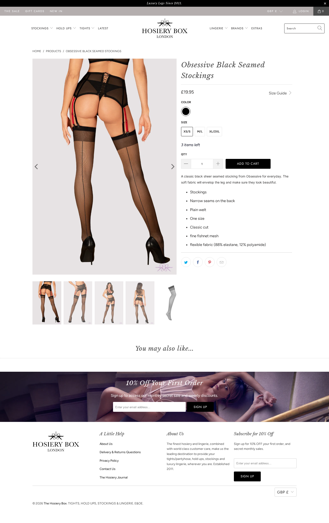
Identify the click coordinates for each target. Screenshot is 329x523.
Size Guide (278, 93)
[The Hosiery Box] (165, 28)
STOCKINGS (40, 28)
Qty (184, 154)
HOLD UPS (64, 28)
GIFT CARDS (35, 11)
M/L (200, 131)
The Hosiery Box (55, 503)
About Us (106, 444)
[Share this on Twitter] (186, 262)
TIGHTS (85, 28)
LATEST (103, 28)
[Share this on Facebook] (198, 262)
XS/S (187, 131)
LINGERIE (217, 28)
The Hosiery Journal (114, 477)
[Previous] (36, 167)
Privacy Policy (109, 461)
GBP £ (272, 11)
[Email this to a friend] (221, 262)
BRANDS (237, 28)
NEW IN (56, 11)
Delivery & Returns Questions (120, 452)
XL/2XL (214, 131)
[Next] (172, 167)
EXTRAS (256, 28)
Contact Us (107, 469)
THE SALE (12, 11)
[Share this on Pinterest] (210, 262)
